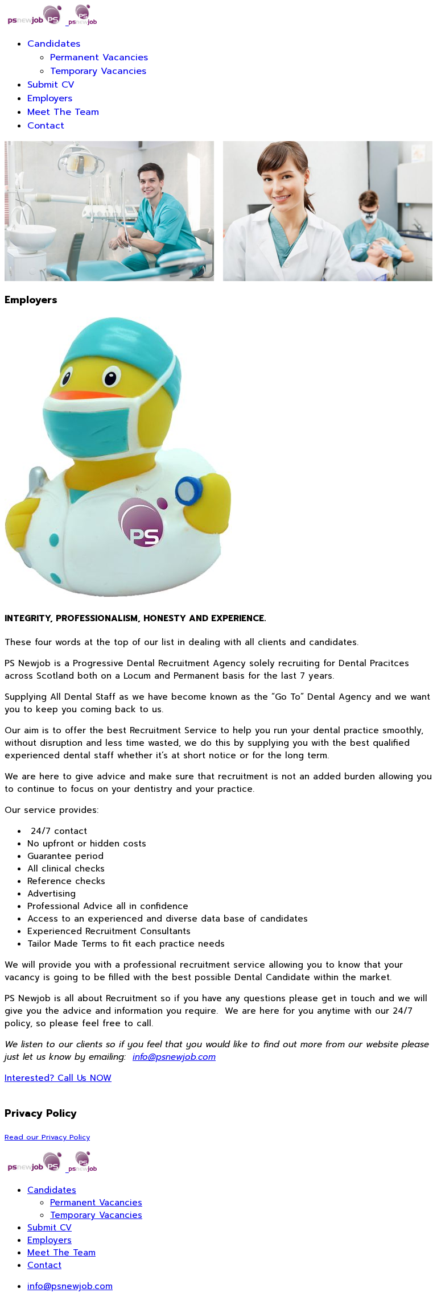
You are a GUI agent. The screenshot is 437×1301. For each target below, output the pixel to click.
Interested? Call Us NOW (58, 1078)
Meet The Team (63, 112)
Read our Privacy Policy (47, 1136)
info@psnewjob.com (174, 1057)
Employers (49, 98)
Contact (45, 126)
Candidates (53, 44)
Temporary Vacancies (98, 71)
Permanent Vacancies (99, 57)
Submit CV (51, 85)
